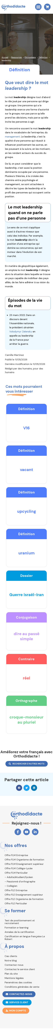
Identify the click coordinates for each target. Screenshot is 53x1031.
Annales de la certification (19, 932)
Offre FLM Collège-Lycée (18, 868)
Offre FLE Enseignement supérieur (24, 894)
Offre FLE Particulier (16, 903)
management (12, 136)
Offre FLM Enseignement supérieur (24, 864)
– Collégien (11, 886)
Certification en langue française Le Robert (25, 938)
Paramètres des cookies (18, 982)
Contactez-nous (14, 965)
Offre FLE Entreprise (16, 890)
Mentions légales (14, 978)
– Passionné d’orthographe (20, 881)
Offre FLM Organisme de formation (24, 859)
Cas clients (11, 956)
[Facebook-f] (18, 832)
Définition (19, 70)
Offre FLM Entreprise (16, 855)
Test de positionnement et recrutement (20, 922)
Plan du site (11, 973)
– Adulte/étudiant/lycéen (19, 877)
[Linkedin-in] (35, 832)
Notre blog (11, 960)
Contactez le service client (20, 969)
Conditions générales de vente (22, 986)
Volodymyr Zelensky (20, 331)
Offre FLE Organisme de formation (24, 899)
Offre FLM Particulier (16, 872)
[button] (38, 7)
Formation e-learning (17, 927)
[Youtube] (26, 832)
